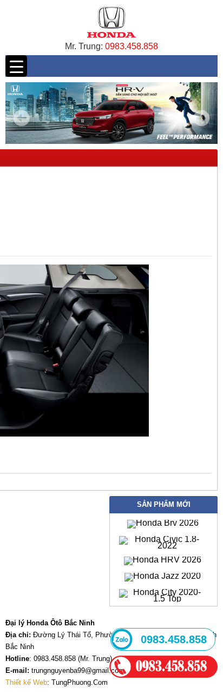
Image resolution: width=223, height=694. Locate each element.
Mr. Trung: (85, 46)
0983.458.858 (131, 46)
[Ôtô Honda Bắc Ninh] (111, 40)
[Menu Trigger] (16, 66)
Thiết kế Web (26, 682)
